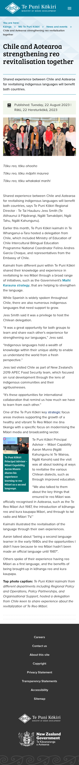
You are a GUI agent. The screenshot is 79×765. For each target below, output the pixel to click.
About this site (39, 655)
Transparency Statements (39, 681)
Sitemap (39, 699)
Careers (39, 637)
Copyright (39, 664)
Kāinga (7, 26)
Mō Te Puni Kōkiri (29, 26)
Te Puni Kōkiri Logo (31, 8)
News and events (57, 26)
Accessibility (39, 690)
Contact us (39, 646)
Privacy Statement (39, 672)
